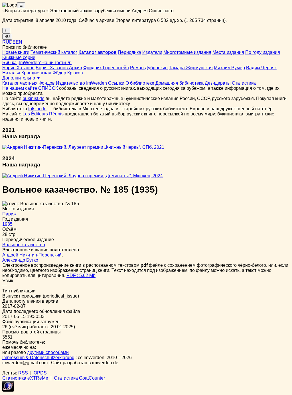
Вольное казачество (23, 244)
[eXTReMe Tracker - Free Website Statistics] (8, 390)
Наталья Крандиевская (26, 72)
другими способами (48, 352)
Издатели (152, 52)
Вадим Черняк (261, 67)
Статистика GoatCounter (79, 378)
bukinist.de (33, 98)
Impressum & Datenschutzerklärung (38, 357)
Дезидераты (218, 83)
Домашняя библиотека (179, 83)
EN (19, 42)
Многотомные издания (187, 52)
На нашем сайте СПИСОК (30, 88)
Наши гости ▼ (56, 62)
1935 (7, 224)
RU (7, 36)
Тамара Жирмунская (191, 67)
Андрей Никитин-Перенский (32, 255)
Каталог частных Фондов (28, 83)
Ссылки (116, 83)
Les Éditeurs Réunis (43, 113)
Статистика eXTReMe (25, 378)
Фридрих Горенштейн (106, 67)
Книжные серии (18, 57)
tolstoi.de (37, 108)
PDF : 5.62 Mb (81, 275)
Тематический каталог (54, 52)
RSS (23, 372)
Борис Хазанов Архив (59, 67)
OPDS (40, 372)
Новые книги (15, 52)
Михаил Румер (229, 67)
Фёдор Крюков (67, 72)
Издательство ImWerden (81, 83)
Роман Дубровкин (149, 67)
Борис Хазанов (18, 67)
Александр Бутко (20, 260)
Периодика (129, 52)
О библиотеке (139, 83)
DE (12, 42)
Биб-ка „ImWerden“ (21, 62)
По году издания (262, 52)
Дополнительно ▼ (21, 78)
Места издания (228, 52)
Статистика (244, 83)
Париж (9, 213)
